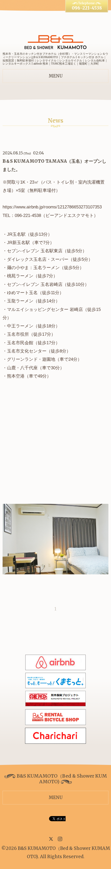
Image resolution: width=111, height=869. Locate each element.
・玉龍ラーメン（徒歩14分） (31, 301)
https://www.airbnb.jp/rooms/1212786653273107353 (52, 207)
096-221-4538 (87, 8)
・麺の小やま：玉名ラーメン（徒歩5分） (43, 267)
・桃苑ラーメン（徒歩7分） (30, 275)
